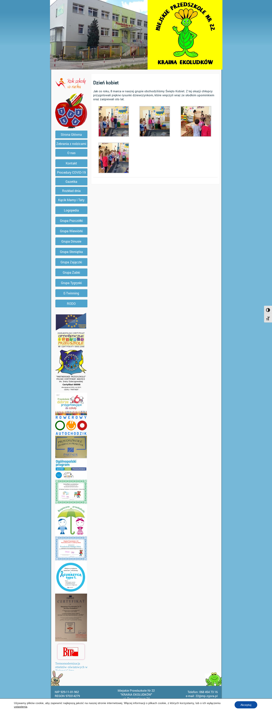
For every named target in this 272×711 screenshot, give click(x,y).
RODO (71, 303)
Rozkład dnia (71, 191)
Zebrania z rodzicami (71, 144)
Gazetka (71, 181)
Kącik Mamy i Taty (71, 200)
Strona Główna (71, 134)
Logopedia (71, 210)
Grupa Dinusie (71, 241)
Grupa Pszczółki (71, 220)
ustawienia (20, 706)
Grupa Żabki (71, 272)
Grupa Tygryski (71, 283)
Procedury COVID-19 (71, 172)
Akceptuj (246, 704)
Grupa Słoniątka (71, 252)
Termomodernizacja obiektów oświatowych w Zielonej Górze (71, 667)
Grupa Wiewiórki (71, 231)
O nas (71, 153)
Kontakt (71, 163)
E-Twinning (71, 293)
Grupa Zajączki (71, 262)
